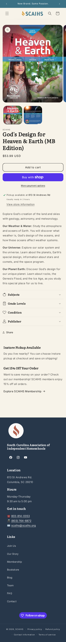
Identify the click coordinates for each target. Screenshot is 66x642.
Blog (9, 577)
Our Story (13, 553)
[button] (7, 13)
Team (10, 585)
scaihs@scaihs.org (23, 525)
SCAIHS (19, 629)
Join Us (11, 545)
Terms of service (47, 634)
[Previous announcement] (6, 4)
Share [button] (9, 332)
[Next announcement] (59, 4)
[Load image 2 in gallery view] (33, 115)
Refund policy (52, 629)
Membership (14, 561)
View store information (20, 204)
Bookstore (13, 569)
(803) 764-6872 (21, 520)
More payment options (33, 185)
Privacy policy (34, 629)
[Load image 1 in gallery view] (13, 115)
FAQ (9, 593)
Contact (12, 601)
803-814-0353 (20, 516)
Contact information (24, 634)
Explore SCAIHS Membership (23, 391)
